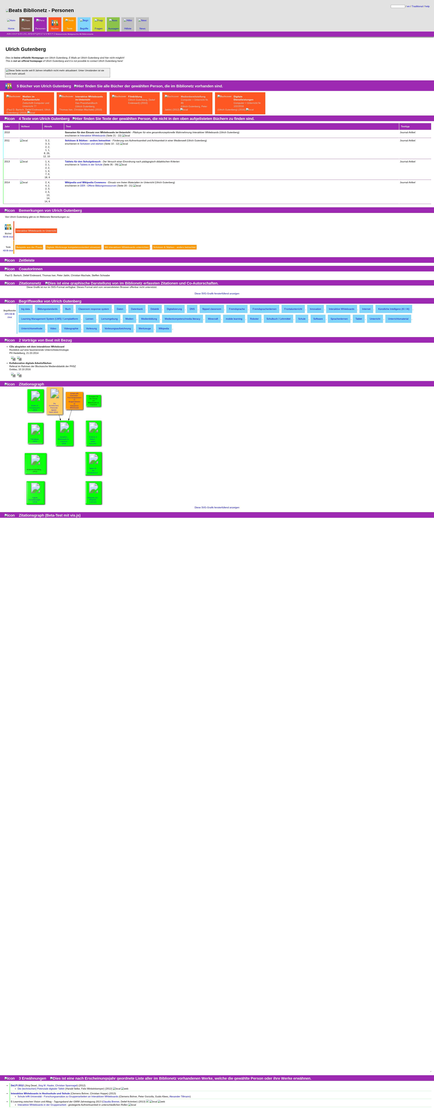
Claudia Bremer (111, 1101)
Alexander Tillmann (179, 1096)
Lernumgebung (109, 318)
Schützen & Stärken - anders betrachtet (87, 140)
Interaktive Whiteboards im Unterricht (36, 230)
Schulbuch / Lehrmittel (278, 318)
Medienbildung (149, 318)
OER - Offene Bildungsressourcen (98, 185)
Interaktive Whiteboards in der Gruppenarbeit (42, 1104)
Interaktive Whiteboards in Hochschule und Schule (40, 1093)
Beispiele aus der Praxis (29, 247)
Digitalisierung (174, 309)
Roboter (254, 318)
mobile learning (234, 318)
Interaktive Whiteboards (92, 135)
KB (4, 237)
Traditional (417, 6)
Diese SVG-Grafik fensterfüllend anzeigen (217, 293)
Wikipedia (164, 328)
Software (318, 318)
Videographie (71, 328)
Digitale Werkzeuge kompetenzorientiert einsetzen (73, 247)
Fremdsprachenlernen (265, 309)
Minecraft (213, 318)
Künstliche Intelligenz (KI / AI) (393, 309)
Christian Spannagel (66, 1085)
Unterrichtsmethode (31, 328)
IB (7, 237)
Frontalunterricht (293, 309)
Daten (120, 309)
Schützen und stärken (91, 143)
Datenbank (137, 309)
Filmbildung (135, 96)
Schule (301, 318)
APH (7, 314)
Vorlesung (91, 328)
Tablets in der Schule (91, 164)
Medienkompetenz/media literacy (182, 318)
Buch (68, 309)
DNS (192, 309)
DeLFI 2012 (17, 1085)
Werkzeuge (145, 328)
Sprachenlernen (339, 318)
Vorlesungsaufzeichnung (118, 328)
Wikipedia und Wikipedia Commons (85, 182)
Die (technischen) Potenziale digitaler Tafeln (41, 1088)
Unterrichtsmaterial (398, 318)
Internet (366, 309)
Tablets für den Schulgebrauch (83, 161)
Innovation (315, 309)
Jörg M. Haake (46, 1085)
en (408, 6)
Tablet (359, 318)
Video (53, 328)
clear (11, 237)
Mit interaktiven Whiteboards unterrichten (127, 247)
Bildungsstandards (47, 309)
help (427, 6)
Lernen (89, 318)
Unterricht (375, 318)
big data (25, 309)
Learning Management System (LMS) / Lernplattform (49, 318)
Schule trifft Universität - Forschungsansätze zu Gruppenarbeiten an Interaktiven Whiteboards (68, 1096)
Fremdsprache (237, 309)
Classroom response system (93, 309)
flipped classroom (211, 309)
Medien (129, 318)
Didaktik (155, 309)
